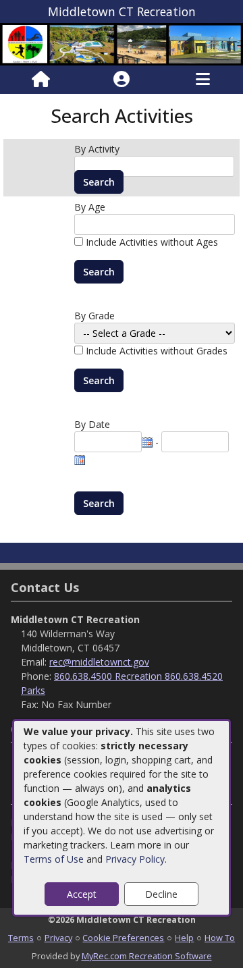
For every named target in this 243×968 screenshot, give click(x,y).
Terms (21, 938)
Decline (161, 894)
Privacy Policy (135, 859)
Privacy (58, 938)
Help (184, 938)
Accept (82, 894)
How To (220, 938)
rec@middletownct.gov (99, 661)
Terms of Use (54, 859)
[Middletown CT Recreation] (121, 43)
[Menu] (203, 79)
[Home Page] (41, 79)
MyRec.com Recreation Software (147, 956)
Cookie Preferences (123, 938)
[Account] (121, 79)
